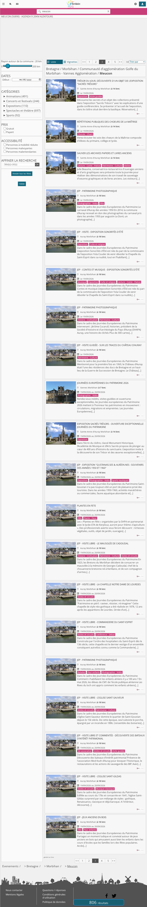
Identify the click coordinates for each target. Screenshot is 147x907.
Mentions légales (15, 894)
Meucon (72, 866)
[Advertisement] (73, 38)
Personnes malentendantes (21, 151)
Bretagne (52, 69)
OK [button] (37, 164)
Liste (51, 61)
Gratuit (10, 128)
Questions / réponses (54, 890)
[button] (21, 174)
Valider (22, 184)
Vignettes (70, 61)
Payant (10, 132)
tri (127, 61)
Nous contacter (14, 890)
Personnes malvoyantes (19, 148)
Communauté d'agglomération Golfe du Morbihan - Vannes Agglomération (92, 71)
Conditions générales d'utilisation (53, 896)
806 (98, 902)
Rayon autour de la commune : (18, 61)
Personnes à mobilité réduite (22, 144)
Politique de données (53, 902)
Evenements (10, 866)
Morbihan (69, 69)
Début (5, 79)
